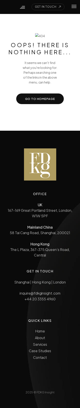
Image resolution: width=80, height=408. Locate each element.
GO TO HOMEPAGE (40, 99)
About (40, 337)
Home (40, 331)
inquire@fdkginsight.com (40, 293)
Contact (40, 357)
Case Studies (40, 350)
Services (40, 344)
